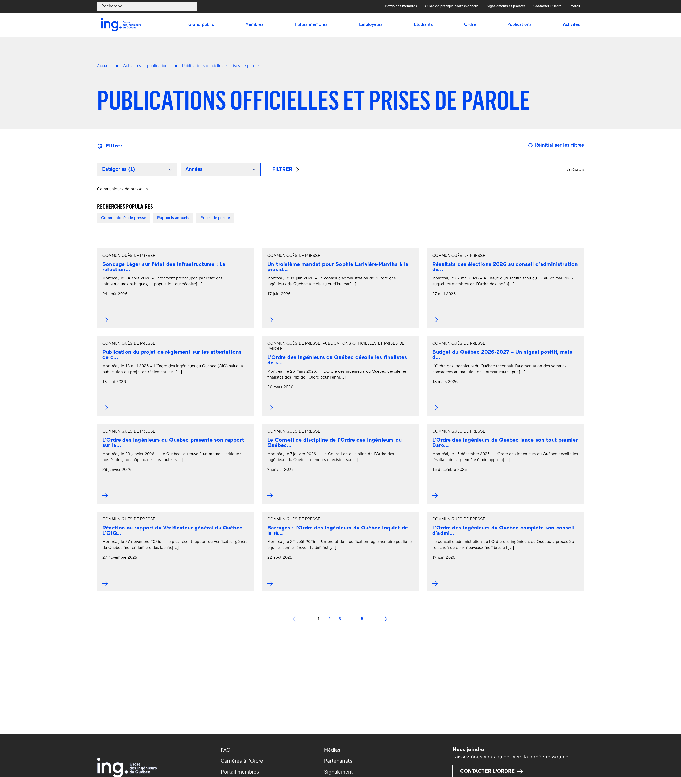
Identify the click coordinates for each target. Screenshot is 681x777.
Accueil (103, 66)
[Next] (385, 619)
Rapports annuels (173, 218)
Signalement (338, 772)
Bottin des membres (401, 6)
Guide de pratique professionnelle (452, 6)
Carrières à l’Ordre (242, 761)
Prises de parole (215, 218)
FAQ (225, 750)
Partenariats (338, 761)
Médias (332, 750)
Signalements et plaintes (506, 6)
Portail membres (240, 772)
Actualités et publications (146, 66)
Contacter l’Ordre (547, 6)
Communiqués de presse (123, 218)
